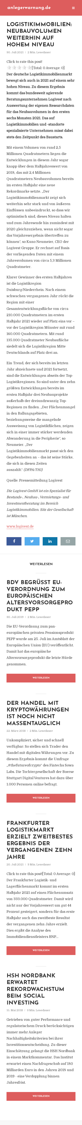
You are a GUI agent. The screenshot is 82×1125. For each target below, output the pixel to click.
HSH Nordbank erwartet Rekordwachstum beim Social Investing (35, 989)
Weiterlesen (41, 678)
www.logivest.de (20, 526)
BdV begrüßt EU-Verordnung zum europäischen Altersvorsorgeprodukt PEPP (40, 596)
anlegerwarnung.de (29, 8)
